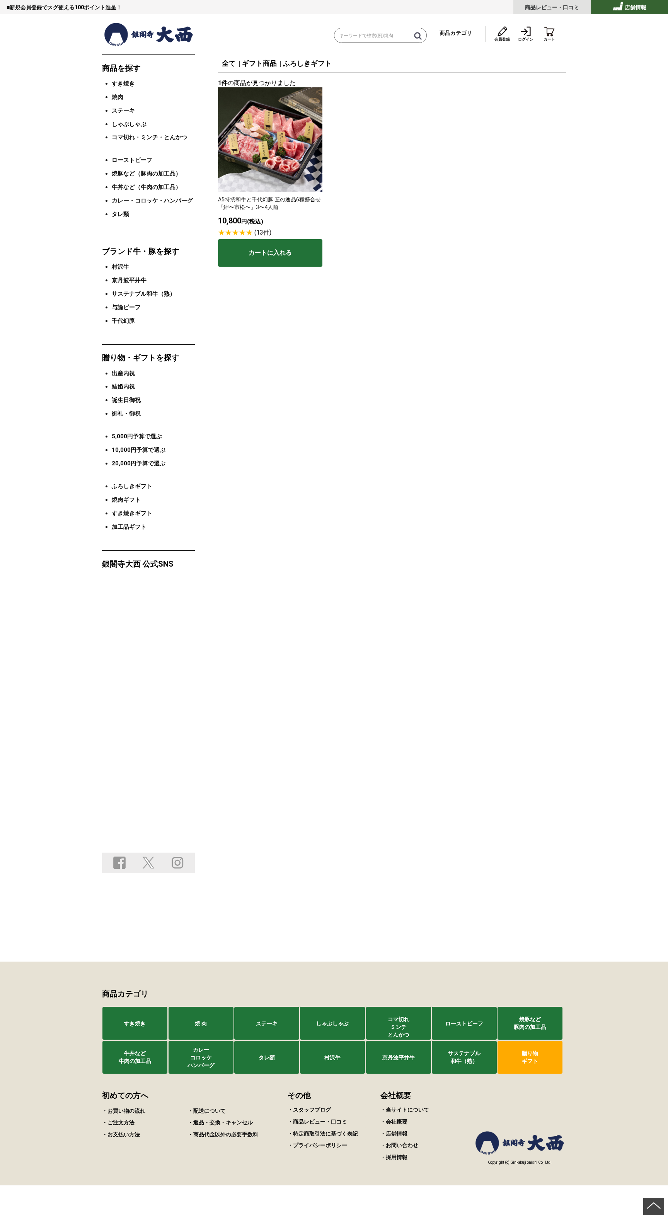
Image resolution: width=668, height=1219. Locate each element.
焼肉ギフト (126, 499)
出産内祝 (123, 373)
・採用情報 (393, 1157)
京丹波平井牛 (129, 280)
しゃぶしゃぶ (129, 124)
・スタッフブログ (309, 1110)
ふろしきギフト (307, 63)
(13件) (262, 232)
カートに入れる (270, 252)
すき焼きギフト (132, 513)
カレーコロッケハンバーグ (201, 1057)
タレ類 (120, 214)
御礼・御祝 (126, 413)
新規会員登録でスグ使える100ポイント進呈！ (66, 7)
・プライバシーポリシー (317, 1145)
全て (229, 63)
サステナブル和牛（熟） (144, 293)
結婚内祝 (123, 386)
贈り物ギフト (530, 1057)
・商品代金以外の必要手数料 (223, 1134)
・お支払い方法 (121, 1134)
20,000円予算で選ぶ (138, 463)
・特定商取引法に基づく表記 (323, 1133)
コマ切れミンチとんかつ (398, 1027)
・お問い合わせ (399, 1145)
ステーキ (123, 110)
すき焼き (123, 83)
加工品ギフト (129, 526)
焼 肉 (201, 1023)
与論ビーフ (126, 307)
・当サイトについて (404, 1110)
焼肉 (117, 97)
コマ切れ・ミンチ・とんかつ (149, 137)
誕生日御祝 (126, 400)
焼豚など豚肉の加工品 (530, 1023)
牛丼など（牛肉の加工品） (146, 187)
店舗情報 (635, 7)
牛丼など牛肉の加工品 (135, 1057)
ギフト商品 (259, 63)
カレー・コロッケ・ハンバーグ (152, 200)
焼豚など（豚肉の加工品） (146, 173)
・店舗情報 (393, 1133)
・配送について (207, 1111)
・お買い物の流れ (123, 1111)
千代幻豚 (123, 320)
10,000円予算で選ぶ (138, 449)
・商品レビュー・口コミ (317, 1122)
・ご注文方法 (118, 1122)
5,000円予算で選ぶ (137, 436)
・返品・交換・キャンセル (220, 1122)
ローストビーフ (132, 160)
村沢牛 (120, 266)
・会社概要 (393, 1122)
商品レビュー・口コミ (552, 7)
